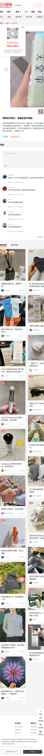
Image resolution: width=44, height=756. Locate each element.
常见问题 (34, 727)
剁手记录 (29, 17)
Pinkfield (10, 175)
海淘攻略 (18, 17)
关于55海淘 (19, 727)
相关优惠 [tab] (14, 245)
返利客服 (34, 733)
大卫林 (10, 199)
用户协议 (18, 733)
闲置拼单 (40, 17)
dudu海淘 (10, 212)
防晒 (6, 136)
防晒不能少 (16, 136)
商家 (17, 12)
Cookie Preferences (11, 752)
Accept (33, 752)
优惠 (8, 12)
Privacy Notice (28, 747)
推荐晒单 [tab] (3, 245)
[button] (18, 5)
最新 (9, 17)
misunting (11, 224)
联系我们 (34, 730)
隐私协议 (18, 730)
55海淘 (6, 5)
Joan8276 (11, 187)
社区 (1, 17)
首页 (1, 23)
